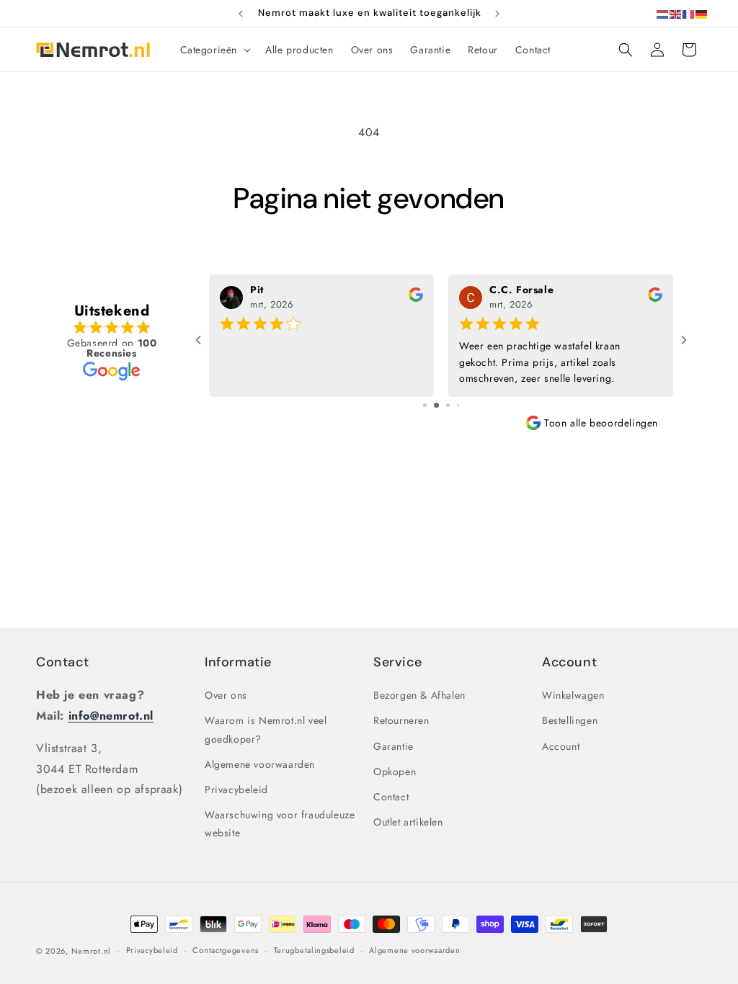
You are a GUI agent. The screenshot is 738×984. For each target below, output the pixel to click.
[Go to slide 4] (458, 405)
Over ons (226, 695)
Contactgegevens (225, 950)
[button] (214, 50)
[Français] (689, 13)
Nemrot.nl (91, 951)
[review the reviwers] (416, 298)
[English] (676, 13)
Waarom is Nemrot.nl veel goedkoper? (265, 729)
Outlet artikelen (408, 822)
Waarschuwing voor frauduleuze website (280, 824)
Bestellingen (569, 720)
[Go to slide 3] (448, 405)
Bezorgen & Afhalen (419, 695)
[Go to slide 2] (436, 405)
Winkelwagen (573, 695)
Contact (62, 662)
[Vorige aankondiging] (241, 13)
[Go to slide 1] (425, 405)
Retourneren (401, 720)
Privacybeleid (236, 789)
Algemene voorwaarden (260, 764)
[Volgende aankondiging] (497, 13)
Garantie (393, 746)
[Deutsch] (701, 13)
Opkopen (394, 771)
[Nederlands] (663, 13)
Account (560, 746)
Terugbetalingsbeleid (314, 950)
